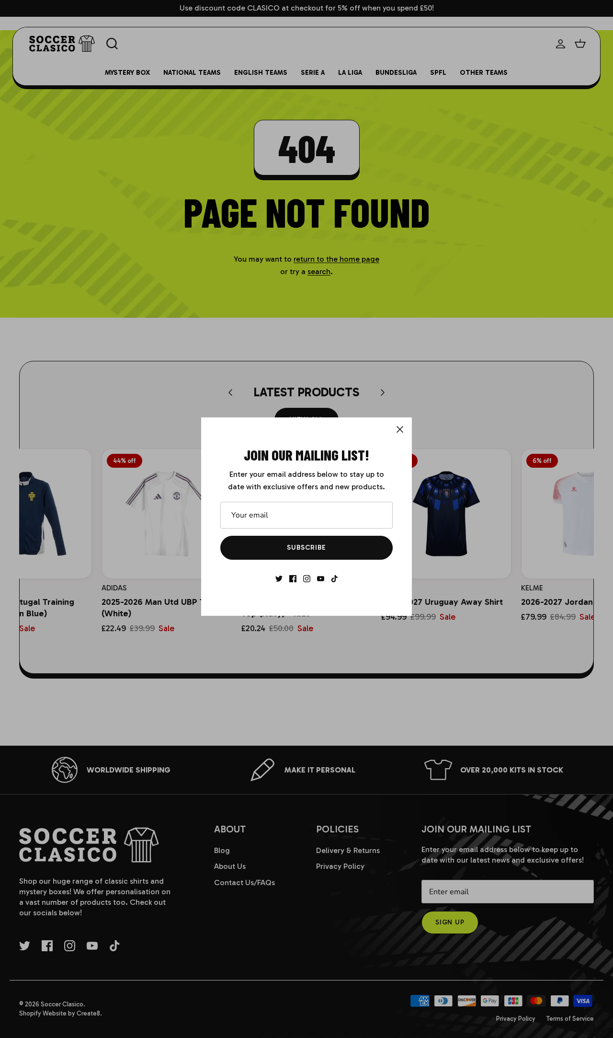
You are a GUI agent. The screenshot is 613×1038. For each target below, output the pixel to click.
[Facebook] (292, 578)
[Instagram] (306, 578)
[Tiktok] (334, 578)
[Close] (399, 429)
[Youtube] (320, 578)
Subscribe (306, 547)
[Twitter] (279, 578)
